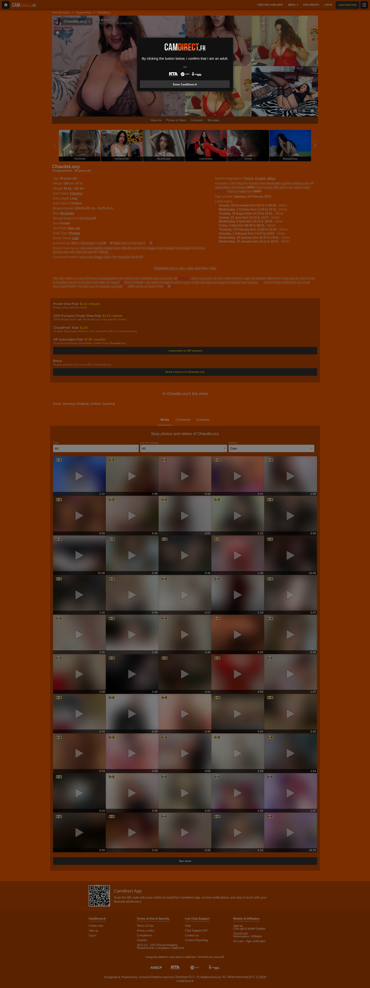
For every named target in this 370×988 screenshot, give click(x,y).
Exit (185, 67)
